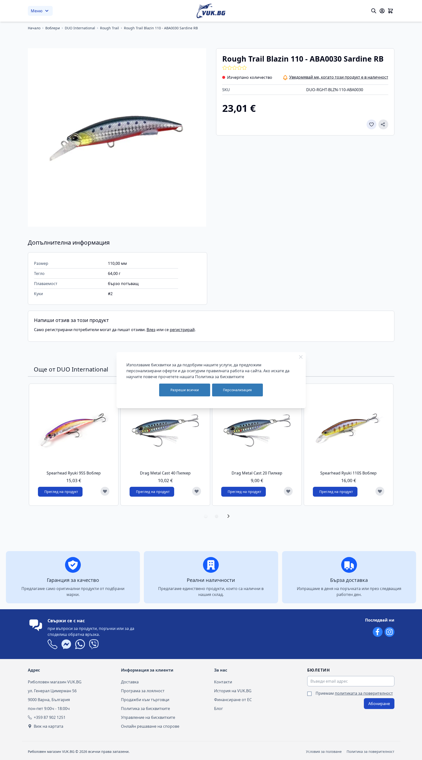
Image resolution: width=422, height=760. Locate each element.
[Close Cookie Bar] (301, 357)
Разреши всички (184, 390)
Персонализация (237, 390)
